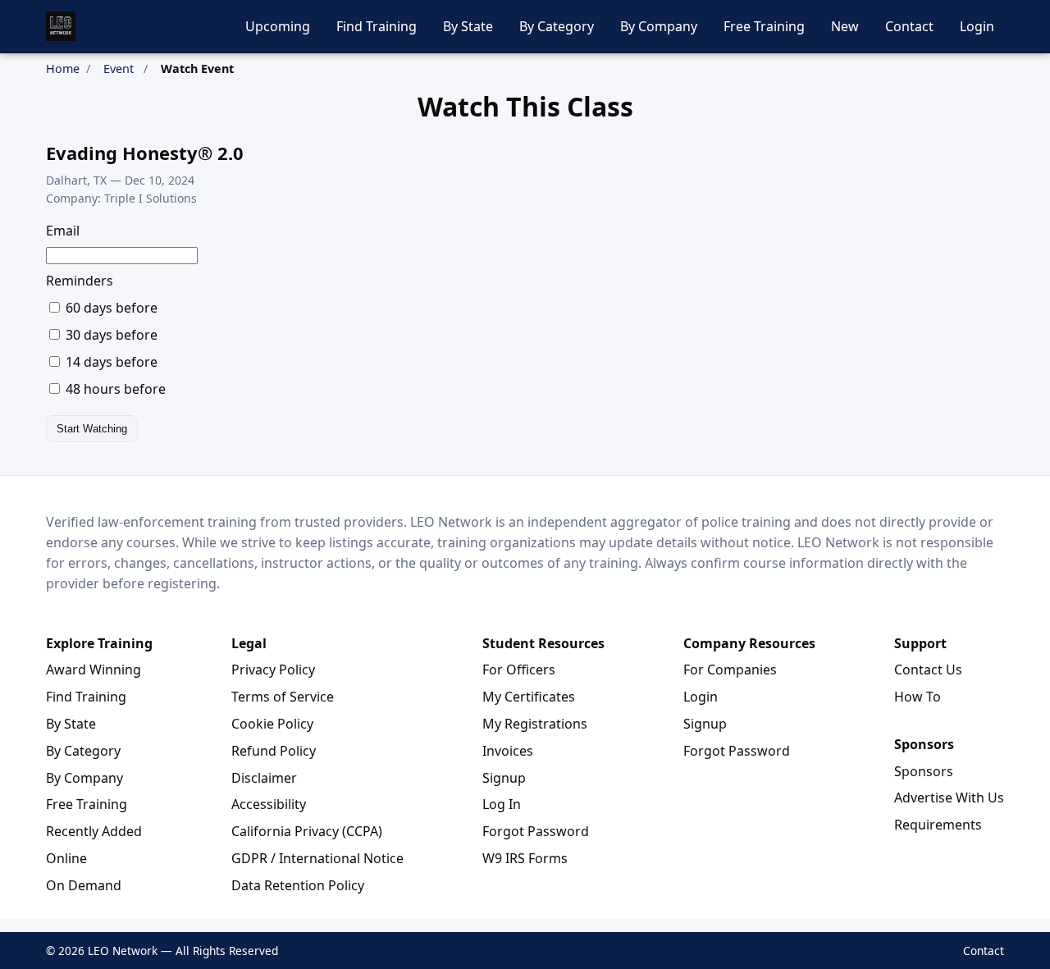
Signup (504, 778)
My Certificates (528, 697)
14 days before (110, 362)
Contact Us (928, 669)
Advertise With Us (949, 797)
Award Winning (93, 669)
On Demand (83, 885)
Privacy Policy (273, 669)
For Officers (518, 669)
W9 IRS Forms (525, 858)
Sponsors (923, 771)
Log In (501, 804)
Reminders (79, 281)
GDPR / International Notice (317, 858)
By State (468, 26)
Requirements (938, 825)
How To (917, 697)
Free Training (764, 26)
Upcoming (277, 26)
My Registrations (534, 724)
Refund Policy (273, 751)
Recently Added (94, 831)
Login (977, 26)
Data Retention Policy (297, 885)
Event (118, 68)
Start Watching (92, 429)
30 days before (110, 335)
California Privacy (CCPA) (306, 831)
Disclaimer (264, 778)
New (845, 26)
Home (63, 68)
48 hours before (114, 389)
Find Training (376, 26)
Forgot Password (535, 831)
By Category (556, 26)
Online (66, 858)
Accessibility (268, 804)
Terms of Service (282, 697)
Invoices (507, 751)
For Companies (730, 669)
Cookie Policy (272, 724)
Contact (909, 26)
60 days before (110, 308)
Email (63, 231)
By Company (658, 26)
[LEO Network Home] (60, 26)
